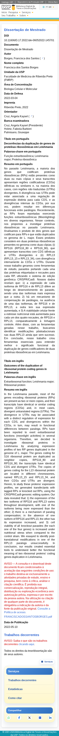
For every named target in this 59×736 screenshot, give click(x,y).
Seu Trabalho (8, 15)
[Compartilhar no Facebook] (19, 717)
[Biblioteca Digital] (13, 7)
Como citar (15, 698)
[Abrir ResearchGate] (40, 717)
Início (4, 12)
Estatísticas (15, 689)
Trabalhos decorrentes (22, 680)
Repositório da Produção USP (30, 2)
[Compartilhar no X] (29, 717)
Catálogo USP (7, 2)
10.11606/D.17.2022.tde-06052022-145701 (29, 40)
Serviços (26, 12)
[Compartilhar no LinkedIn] (50, 717)
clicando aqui (26, 644)
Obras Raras (53, 2)
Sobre (23, 15)
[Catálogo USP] (42, 58)
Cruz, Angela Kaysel (16, 116)
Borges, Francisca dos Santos (21, 58)
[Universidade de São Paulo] (6, 7)
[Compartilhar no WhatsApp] (8, 717)
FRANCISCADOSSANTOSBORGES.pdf (28, 616)
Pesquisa (13, 12)
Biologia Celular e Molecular (20, 89)
